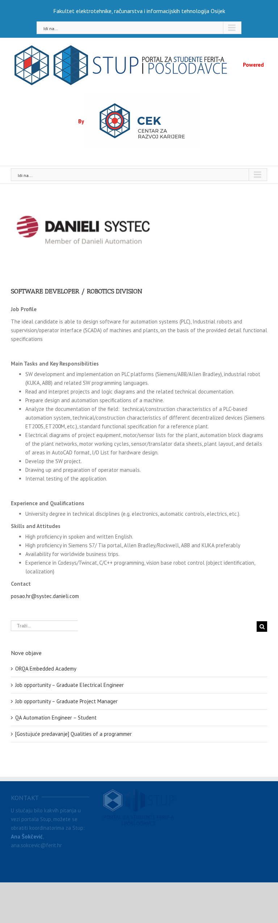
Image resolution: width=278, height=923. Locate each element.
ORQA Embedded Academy (45, 668)
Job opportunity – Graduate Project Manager (66, 701)
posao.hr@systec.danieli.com (45, 596)
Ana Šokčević (27, 836)
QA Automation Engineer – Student (56, 717)
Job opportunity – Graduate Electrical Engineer (69, 684)
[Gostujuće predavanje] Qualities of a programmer (73, 733)
